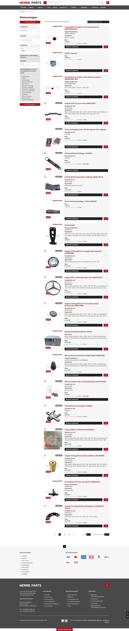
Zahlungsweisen (72, 595)
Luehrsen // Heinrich (81, 620)
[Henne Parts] (30, 3)
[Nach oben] (64, 546)
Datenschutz (94, 599)
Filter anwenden (30, 22)
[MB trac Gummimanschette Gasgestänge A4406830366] (53, 366)
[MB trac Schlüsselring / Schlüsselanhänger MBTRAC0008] (53, 392)
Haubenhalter (70, 225)
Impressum (94, 603)
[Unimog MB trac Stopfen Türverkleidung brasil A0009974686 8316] (53, 38)
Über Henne (48, 597)
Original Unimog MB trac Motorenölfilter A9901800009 (84, 456)
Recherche (95, 7)
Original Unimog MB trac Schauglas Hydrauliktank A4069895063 (83, 252)
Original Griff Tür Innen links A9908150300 (80, 103)
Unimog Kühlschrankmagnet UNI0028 (78, 406)
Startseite (22, 11)
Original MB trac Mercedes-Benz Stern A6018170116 (83, 277)
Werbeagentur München (95, 620)
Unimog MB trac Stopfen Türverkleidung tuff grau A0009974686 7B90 (83, 78)
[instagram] (66, 620)
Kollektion (84, 7)
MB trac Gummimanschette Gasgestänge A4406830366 (85, 355)
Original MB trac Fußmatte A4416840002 (79, 430)
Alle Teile (23, 7)
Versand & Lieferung (74, 601)
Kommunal (63, 7)
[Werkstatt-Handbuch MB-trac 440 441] (53, 342)
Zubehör (73, 7)
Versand (79, 43)
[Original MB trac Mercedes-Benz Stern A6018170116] (53, 288)
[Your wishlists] (98, 2)
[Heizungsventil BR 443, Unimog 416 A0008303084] (53, 492)
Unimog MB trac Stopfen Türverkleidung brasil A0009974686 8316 (82, 28)
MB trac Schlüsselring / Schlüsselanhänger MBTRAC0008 (85, 382)
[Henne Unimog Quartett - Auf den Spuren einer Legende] (53, 140)
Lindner (55, 7)
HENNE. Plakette (71, 53)
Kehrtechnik (25, 567)
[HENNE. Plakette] (53, 64)
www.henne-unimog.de (26, 598)
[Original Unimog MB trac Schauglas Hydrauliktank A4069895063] (53, 262)
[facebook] (62, 620)
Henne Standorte (50, 601)
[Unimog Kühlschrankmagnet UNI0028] (53, 416)
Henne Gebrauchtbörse (51, 604)
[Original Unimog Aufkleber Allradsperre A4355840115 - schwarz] (53, 517)
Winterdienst (25, 572)
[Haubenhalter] (53, 236)
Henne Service (49, 599)
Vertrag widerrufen (73, 599)
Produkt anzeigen (72, 47)
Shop (69, 606)
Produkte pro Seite (98, 534)
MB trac (40, 7)
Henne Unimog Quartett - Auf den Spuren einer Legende (85, 129)
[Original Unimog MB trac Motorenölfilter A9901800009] (53, 466)
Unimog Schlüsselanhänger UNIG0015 (78, 153)
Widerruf (70, 597)
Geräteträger (25, 565)
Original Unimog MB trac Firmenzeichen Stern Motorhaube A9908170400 (82, 305)
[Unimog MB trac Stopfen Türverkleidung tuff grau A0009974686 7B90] (53, 88)
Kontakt (103, 7)
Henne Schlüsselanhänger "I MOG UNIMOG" (81, 201)
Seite (84, 534)
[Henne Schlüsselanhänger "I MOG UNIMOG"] (53, 212)
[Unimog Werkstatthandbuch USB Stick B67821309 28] (53, 187)
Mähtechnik (25, 569)
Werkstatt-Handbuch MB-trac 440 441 (78, 332)
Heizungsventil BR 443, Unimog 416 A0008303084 (82, 482)
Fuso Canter (25, 560)
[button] (30, 36)
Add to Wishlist (61, 46)
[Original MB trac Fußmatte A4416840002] (53, 440)
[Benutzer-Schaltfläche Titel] (102, 2)
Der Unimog (48, 606)
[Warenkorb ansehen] (107, 2)
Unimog (31, 7)
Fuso (48, 7)
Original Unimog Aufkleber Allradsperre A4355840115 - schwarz (85, 507)
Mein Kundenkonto (73, 604)
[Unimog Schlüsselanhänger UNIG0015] (53, 164)
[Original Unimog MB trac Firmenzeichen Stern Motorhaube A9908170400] (53, 314)
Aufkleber (24, 574)
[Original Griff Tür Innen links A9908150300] (53, 114)
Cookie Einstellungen (97, 601)
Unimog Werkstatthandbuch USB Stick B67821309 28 (84, 177)
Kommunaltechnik (27, 563)
